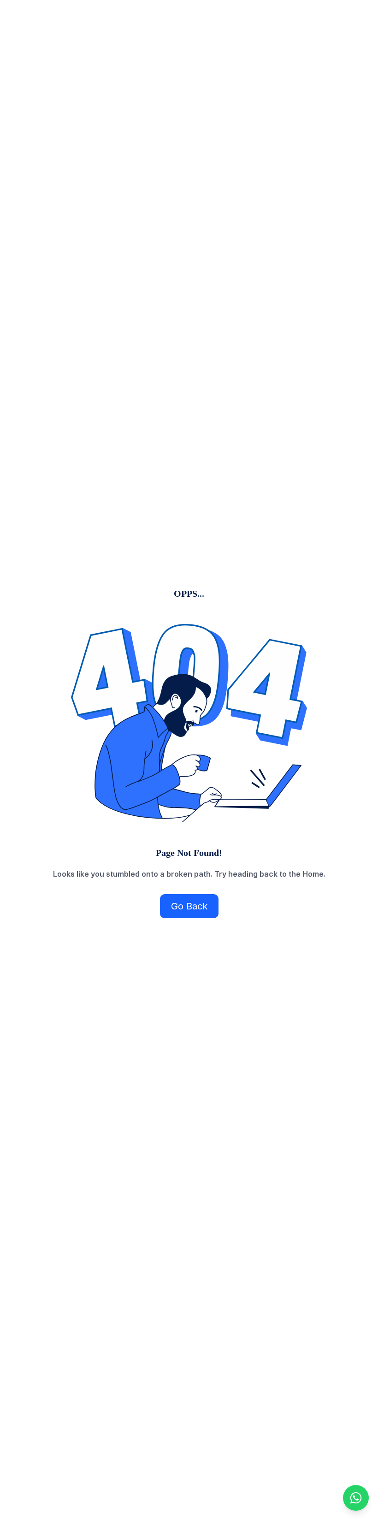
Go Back (189, 906)
